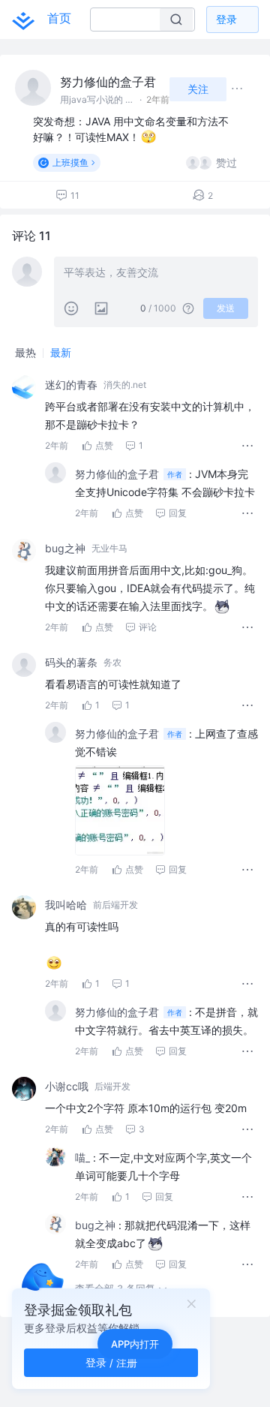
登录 (226, 19)
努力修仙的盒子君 (108, 81)
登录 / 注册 (111, 1362)
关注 (198, 89)
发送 (226, 308)
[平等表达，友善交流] (156, 273)
